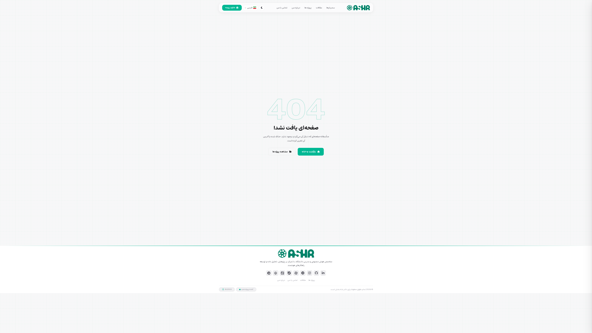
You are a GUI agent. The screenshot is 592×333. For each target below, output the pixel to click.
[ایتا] (282, 273)
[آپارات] (296, 273)
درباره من (296, 7)
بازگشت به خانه (309, 151)
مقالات (319, 7)
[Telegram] (303, 273)
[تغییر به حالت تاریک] (262, 7)
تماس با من (282, 7)
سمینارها (330, 7)
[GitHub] (316, 273)
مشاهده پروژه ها (280, 151)
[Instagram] (309, 273)
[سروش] (269, 273)
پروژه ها (308, 7)
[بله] (289, 273)
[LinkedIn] (323, 273)
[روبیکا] (275, 273)
